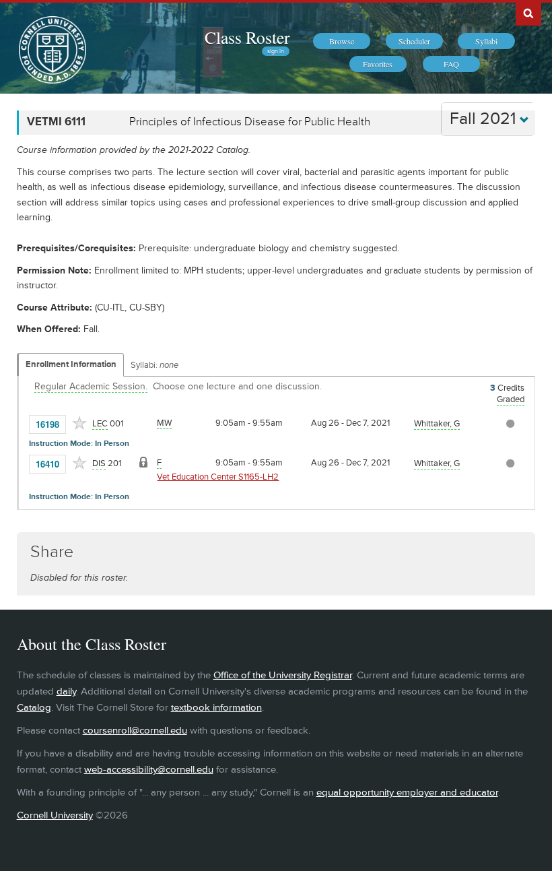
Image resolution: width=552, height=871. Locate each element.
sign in (275, 51)
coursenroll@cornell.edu (135, 730)
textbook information (216, 707)
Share (51, 552)
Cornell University (55, 815)
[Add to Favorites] (79, 423)
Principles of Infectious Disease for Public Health (249, 122)
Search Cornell (528, 13)
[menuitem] (341, 41)
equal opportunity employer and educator (407, 792)
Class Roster (247, 37)
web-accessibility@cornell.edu (148, 769)
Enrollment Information (71, 364)
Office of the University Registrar (282, 675)
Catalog (34, 707)
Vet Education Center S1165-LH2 (218, 477)
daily (66, 691)
